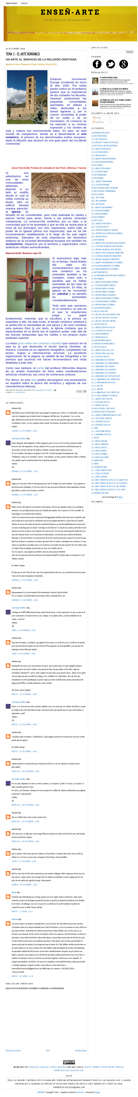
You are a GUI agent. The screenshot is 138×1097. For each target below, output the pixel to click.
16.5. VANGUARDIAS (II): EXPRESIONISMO (105, 363)
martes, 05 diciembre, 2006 (24, 694)
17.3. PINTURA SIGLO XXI (99, 405)
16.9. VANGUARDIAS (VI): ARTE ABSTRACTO (105, 376)
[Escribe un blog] (80, 391)
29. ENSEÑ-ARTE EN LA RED (100, 493)
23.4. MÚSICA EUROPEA (99, 451)
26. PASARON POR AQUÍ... (99, 467)
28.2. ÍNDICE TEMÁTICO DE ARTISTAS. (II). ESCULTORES (109, 483)
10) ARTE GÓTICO (97, 220)
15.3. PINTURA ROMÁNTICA (100, 334)
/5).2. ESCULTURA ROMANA (100, 185)
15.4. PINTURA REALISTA (99, 337)
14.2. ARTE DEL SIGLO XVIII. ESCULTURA (104, 318)
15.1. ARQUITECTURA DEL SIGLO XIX (103, 327)
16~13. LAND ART (97, 389)
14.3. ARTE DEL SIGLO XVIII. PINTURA (103, 321)
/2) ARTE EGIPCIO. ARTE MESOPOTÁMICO (104, 146)
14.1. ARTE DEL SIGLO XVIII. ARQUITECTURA (105, 315)
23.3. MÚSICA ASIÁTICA (99, 448)
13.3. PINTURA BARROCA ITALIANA (102, 289)
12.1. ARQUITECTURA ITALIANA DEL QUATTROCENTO (108, 243)
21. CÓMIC (94, 428)
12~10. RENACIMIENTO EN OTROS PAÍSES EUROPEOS (108, 276)
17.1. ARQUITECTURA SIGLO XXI (101, 399)
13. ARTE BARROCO (97, 279)
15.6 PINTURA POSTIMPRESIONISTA (103, 344)
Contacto (24, 3)
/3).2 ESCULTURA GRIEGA (99, 172)
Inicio (48, 1051)
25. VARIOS (95, 464)
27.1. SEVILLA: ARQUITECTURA (101, 470)
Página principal (11, 3)
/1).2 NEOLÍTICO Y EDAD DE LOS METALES (104, 143)
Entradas (98, 118)
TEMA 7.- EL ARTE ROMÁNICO (23, 54)
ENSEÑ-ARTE (70, 12)
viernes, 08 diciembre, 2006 (24, 885)
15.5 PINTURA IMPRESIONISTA (101, 341)
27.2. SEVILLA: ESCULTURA (100, 474)
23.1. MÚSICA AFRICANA (99, 441)
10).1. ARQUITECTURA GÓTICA (101, 224)
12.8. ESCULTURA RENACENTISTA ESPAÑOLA (105, 266)
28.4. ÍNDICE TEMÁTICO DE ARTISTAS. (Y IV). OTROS (108, 490)
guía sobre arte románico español (40, 343)
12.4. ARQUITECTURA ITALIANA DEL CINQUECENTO (107, 253)
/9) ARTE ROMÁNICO (19, 392)
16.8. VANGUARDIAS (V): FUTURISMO (103, 373)
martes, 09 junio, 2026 (22, 976)
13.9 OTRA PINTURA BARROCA (101, 308)
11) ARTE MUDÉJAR (97, 240)
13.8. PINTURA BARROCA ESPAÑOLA (103, 305)
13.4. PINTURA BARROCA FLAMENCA (103, 292)
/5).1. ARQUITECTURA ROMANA (101, 182)
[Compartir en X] (82, 391)
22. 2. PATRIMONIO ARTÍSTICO (101, 435)
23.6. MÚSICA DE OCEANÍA (99, 457)
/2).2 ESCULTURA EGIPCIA (99, 152)
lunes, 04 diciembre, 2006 (24, 630)
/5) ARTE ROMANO (97, 178)
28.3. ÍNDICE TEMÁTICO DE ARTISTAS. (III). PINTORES (108, 486)
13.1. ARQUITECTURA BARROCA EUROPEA (104, 282)
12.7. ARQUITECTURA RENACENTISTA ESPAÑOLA (107, 263)
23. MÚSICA (95, 438)
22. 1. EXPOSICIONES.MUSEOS (101, 431)
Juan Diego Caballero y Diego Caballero (47, 1067)
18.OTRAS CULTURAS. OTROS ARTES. (103, 409)
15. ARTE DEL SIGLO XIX (99, 324)
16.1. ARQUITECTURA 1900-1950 (102, 350)
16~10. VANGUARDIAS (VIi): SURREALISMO (105, 379)
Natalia (14, 892)
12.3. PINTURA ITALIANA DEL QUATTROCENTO (106, 250)
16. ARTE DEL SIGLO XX (99, 347)
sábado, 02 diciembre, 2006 (24, 431)
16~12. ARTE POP (97, 386)
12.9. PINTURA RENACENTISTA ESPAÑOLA (104, 269)
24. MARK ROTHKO (97, 461)
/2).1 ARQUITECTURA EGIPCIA (101, 149)
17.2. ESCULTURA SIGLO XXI (100, 402)
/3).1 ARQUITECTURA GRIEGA (101, 168)
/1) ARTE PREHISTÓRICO (99, 136)
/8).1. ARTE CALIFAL (97, 198)
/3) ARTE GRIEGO (96, 165)
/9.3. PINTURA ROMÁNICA (99, 214)
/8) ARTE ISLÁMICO (97, 194)
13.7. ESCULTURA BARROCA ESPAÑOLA (104, 302)
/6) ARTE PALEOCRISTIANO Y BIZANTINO (104, 188)
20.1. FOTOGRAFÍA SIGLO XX (100, 422)
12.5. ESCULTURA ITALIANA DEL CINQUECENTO (106, 256)
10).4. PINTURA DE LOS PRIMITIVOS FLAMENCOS (107, 233)
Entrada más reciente (13, 1051)
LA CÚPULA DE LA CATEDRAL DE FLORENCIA (114, 89)
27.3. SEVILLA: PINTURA (99, 477)
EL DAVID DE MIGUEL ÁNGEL (109, 78)
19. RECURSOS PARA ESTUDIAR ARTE (103, 412)
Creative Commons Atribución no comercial (104, 1067)
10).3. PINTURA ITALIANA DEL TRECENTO (104, 230)
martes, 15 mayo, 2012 (22, 912)
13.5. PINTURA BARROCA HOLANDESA (103, 295)
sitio (34, 379)
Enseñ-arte (80, 1092)
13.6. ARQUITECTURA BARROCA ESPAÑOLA (105, 298)
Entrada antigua (81, 1051)
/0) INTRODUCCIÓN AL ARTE (100, 133)
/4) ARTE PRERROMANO (98, 175)
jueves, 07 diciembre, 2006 (24, 861)
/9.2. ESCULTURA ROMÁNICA (100, 211)
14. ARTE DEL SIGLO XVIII (99, 311)
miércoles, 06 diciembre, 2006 (25, 771)
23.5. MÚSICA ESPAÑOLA (99, 454)
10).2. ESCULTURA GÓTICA (100, 227)
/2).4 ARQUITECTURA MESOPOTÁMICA (103, 159)
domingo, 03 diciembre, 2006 (25, 471)
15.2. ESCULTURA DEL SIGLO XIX (102, 331)
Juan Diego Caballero (19, 439)
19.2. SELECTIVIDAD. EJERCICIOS (101, 418)
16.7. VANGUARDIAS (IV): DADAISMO (103, 370)
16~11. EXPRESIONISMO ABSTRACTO (103, 383)
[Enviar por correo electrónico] (77, 391)
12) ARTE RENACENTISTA (99, 272)
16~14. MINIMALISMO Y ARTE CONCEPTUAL (105, 392)
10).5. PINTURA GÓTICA (99, 237)
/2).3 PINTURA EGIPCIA (98, 156)
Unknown (15, 919)
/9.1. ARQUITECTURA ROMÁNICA (101, 207)
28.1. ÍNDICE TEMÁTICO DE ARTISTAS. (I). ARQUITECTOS (109, 480)
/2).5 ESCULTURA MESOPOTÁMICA (102, 162)
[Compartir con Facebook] (85, 391)
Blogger (120, 497)
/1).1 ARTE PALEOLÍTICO (99, 139)
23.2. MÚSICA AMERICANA (99, 444)
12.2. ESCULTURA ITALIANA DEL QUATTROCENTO (107, 246)
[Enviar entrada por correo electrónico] (54, 390)
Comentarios (99, 122)
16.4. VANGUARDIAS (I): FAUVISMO (102, 360)
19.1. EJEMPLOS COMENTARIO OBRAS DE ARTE (106, 415)
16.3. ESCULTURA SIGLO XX (100, 357)
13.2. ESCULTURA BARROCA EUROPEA (103, 285)
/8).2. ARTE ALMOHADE (99, 201)
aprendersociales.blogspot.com (68, 1071)
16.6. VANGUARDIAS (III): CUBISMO (103, 366)
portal (40, 368)
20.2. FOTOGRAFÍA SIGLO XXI (100, 425)
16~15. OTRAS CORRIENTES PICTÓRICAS (104, 396)
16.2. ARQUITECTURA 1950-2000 (102, 353)
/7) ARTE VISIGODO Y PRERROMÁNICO (103, 191)
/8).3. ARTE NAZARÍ (97, 204)
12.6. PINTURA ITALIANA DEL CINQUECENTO (105, 259)
